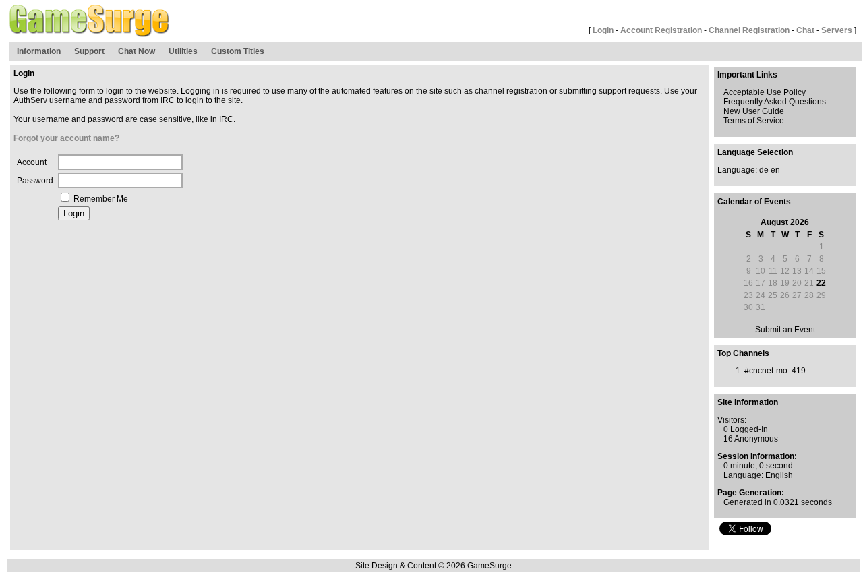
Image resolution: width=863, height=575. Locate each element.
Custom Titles (237, 51)
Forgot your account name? (66, 138)
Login (603, 30)
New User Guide (753, 111)
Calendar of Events (754, 201)
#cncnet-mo (765, 370)
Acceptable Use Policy (764, 92)
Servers (836, 30)
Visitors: (731, 420)
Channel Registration (749, 30)
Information (39, 51)
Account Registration (661, 30)
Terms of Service (753, 120)
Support (89, 51)
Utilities (183, 51)
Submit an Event (785, 329)
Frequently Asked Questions (774, 102)
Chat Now (136, 51)
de (764, 170)
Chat (805, 30)
